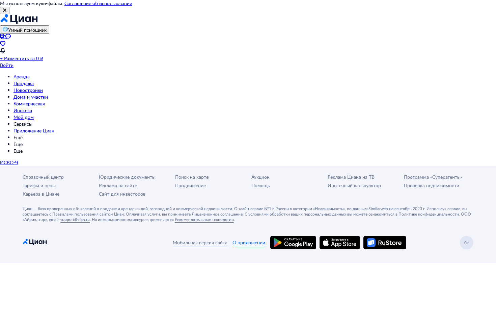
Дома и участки (30, 97)
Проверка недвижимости (431, 185)
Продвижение (190, 185)
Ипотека (22, 110)
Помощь (260, 185)
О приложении (248, 242)
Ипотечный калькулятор (354, 185)
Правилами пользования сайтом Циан (88, 214)
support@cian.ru (75, 219)
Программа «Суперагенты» (433, 177)
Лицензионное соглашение (217, 214)
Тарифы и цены (39, 185)
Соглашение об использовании (98, 3)
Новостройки (28, 90)
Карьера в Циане (41, 194)
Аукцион (260, 177)
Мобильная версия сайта (200, 242)
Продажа (23, 83)
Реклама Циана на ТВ (351, 177)
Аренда (21, 76)
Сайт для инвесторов (122, 194)
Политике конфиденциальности (428, 214)
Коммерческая (29, 103)
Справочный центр (43, 177)
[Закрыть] (4, 10)
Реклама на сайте (118, 185)
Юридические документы (127, 177)
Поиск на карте (192, 177)
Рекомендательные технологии (204, 219)
